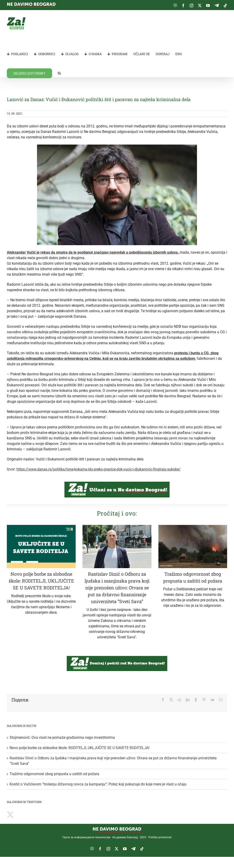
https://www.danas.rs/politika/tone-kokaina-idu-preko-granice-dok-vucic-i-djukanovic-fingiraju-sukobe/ (98, 469)
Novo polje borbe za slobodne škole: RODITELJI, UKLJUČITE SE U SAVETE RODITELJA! (41, 581)
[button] (59, 73)
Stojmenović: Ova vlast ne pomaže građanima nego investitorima (62, 737)
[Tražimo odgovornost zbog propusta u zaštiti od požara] (192, 546)
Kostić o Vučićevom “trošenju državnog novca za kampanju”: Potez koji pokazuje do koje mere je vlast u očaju (98, 784)
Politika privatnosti (160, 837)
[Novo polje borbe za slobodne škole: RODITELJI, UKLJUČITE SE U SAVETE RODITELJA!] (41, 546)
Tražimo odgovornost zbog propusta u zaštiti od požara (54, 774)
